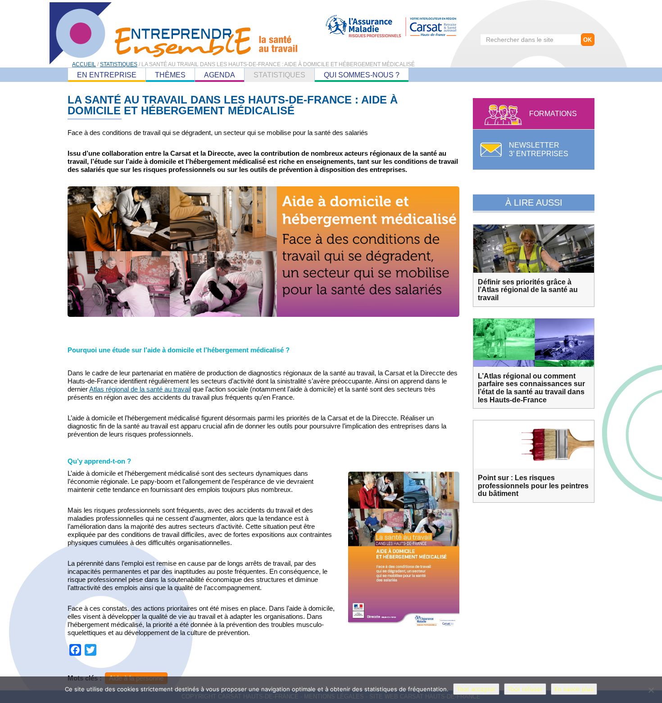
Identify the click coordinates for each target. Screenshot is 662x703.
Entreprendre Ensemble (173, 33)
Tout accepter (476, 689)
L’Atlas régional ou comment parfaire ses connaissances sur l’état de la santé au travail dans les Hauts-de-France (531, 388)
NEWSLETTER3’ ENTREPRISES (538, 149)
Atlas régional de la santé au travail (140, 389)
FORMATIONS (553, 113)
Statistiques (279, 75)
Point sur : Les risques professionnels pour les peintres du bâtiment (533, 485)
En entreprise (106, 75)
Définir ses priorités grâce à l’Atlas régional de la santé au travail (528, 290)
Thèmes (170, 75)
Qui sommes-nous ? (361, 75)
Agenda (219, 75)
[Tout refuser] (650, 689)
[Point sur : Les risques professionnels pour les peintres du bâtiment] (533, 444)
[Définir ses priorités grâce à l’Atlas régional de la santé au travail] (533, 249)
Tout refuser (525, 689)
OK (587, 39)
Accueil (84, 64)
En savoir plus (574, 689)
